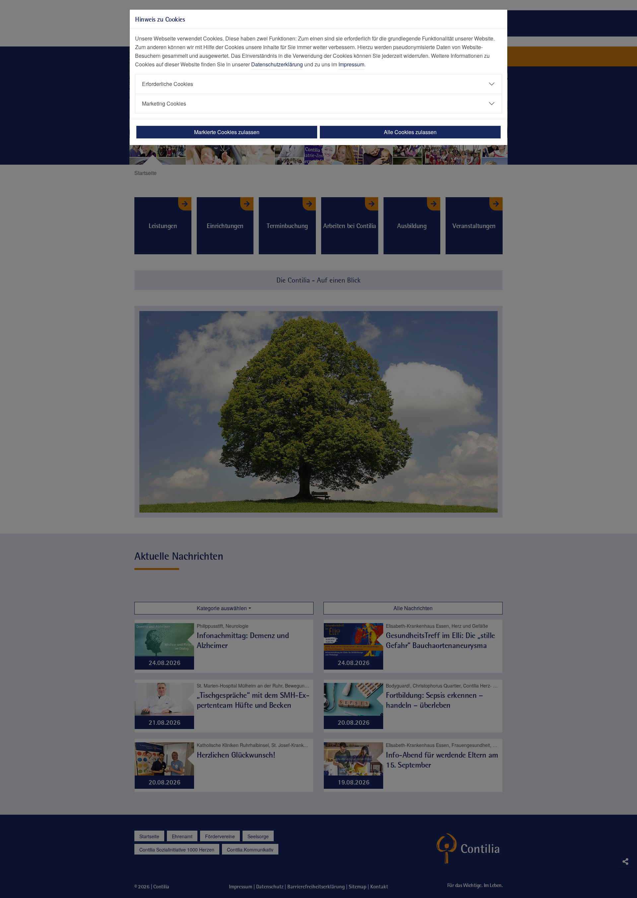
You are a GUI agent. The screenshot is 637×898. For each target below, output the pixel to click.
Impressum (351, 64)
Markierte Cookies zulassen (226, 132)
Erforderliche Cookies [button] (167, 84)
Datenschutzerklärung (277, 64)
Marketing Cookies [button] (164, 103)
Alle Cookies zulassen (410, 132)
